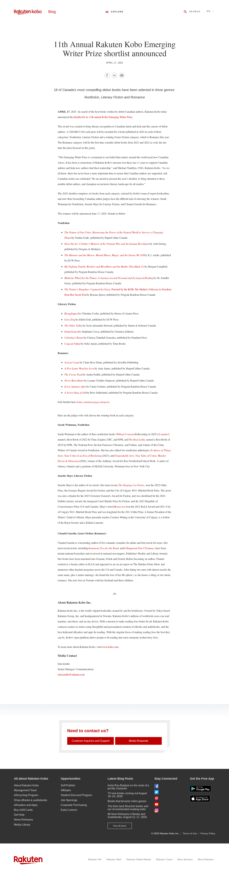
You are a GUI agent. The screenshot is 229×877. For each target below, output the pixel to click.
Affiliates (66, 790)
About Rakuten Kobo (26, 785)
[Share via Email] (122, 75)
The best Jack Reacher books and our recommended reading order (128, 808)
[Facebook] (169, 786)
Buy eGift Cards (23, 809)
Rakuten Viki (94, 859)
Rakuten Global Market (139, 859)
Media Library (22, 824)
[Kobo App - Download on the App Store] (202, 798)
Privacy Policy (208, 833)
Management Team (25, 790)
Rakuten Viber (114, 859)
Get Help (19, 814)
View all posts (119, 826)
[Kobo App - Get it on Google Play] (200, 788)
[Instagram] (169, 810)
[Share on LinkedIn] (114, 75)
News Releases (23, 819)
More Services (185, 859)
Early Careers (69, 809)
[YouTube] (169, 804)
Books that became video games (127, 801)
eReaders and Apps (26, 805)
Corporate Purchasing (74, 805)
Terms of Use (190, 833)
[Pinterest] (169, 798)
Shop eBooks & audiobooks (30, 800)
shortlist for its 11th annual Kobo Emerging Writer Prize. (103, 117)
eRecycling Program (26, 795)
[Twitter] (169, 792)
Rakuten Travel (164, 859)
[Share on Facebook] (107, 75)
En (208, 11)
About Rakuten (205, 859)
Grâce (72, 343)
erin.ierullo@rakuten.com (71, 674)
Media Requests (138, 740)
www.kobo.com (109, 647)
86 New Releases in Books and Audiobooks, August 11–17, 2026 (127, 815)
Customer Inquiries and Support (90, 740)
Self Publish (68, 785)
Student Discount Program (76, 795)
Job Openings (69, 800)
